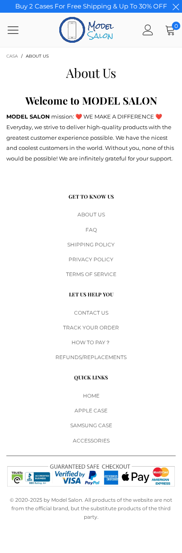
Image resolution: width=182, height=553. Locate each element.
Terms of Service (91, 274)
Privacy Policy (91, 259)
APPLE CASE (91, 410)
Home (91, 396)
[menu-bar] (18, 30)
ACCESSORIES (91, 440)
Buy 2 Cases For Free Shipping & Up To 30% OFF (91, 6)
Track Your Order (91, 327)
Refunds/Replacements (91, 357)
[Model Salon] (86, 30)
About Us (91, 214)
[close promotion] (175, 6)
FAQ (91, 230)
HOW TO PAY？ (91, 342)
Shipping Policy (91, 244)
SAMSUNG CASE (91, 425)
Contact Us (91, 313)
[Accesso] (148, 30)
